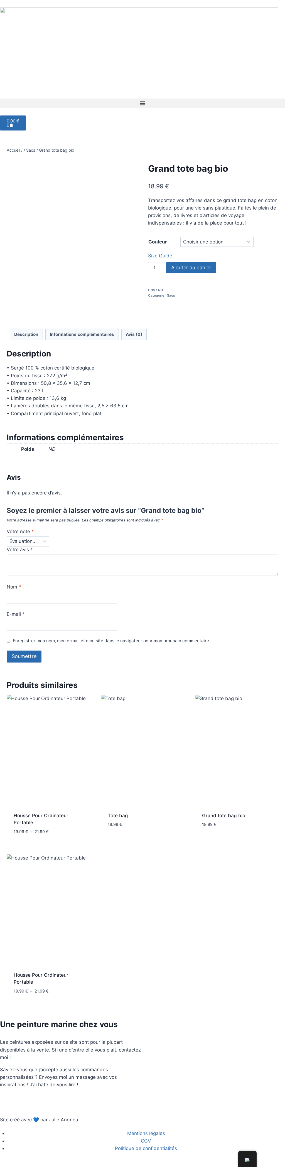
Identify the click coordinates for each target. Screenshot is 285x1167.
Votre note (20, 531)
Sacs (171, 295)
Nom (14, 587)
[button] (142, 103)
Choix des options (129, 841)
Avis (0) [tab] (134, 334)
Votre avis (20, 549)
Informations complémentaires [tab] (82, 334)
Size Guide (160, 255)
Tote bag (118, 815)
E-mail (16, 614)
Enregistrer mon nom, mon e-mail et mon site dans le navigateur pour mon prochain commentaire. (111, 640)
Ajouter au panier (191, 267)
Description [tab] (26, 334)
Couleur (157, 242)
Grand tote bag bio (223, 815)
